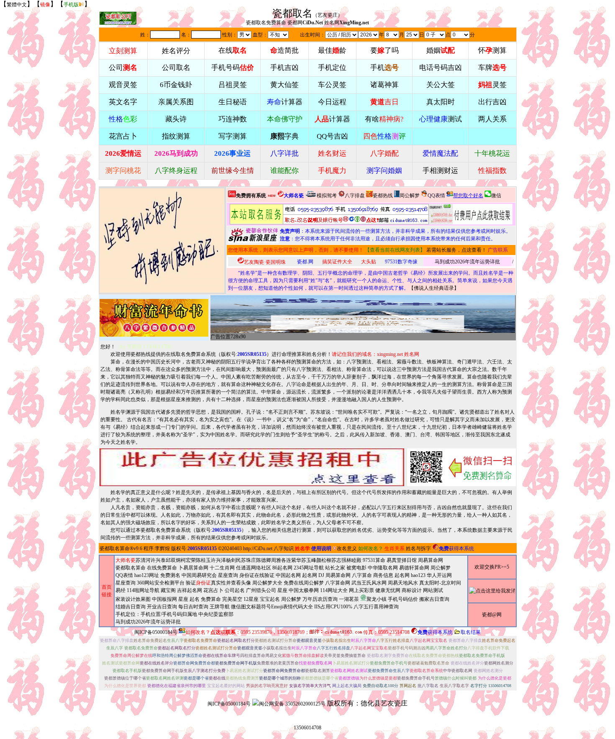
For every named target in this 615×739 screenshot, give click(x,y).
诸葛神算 (384, 85)
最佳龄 (332, 50)
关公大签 (440, 85)
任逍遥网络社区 (253, 568)
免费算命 (211, 599)
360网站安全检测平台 (160, 583)
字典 (284, 136)
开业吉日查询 (162, 607)
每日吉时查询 (193, 607)
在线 (232, 50)
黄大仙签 (284, 85)
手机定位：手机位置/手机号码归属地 (156, 614)
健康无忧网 (387, 590)
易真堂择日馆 (402, 560)
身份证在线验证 (256, 575)
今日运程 (332, 102)
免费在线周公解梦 (304, 583)
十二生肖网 (222, 568)
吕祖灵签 (232, 85)
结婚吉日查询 (130, 607)
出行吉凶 (492, 102)
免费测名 (170, 575)
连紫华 (293, 560)
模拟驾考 (327, 195)
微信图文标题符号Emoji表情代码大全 (272, 607)
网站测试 (433, 590)
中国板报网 (164, 599)
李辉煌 (162, 548)
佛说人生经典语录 (434, 288)
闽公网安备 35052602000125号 (292, 704)
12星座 (251, 599)
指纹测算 (176, 136)
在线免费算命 (162, 568)
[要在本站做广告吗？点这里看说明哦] (252, 467)
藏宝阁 (168, 590)
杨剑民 (233, 560)
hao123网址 (146, 575)
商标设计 (412, 590)
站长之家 (335, 568)
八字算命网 (337, 583)
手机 (384, 68)
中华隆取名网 (383, 568)
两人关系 (492, 119)
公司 (123, 68)
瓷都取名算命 (115, 548)
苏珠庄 (248, 560)
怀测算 (492, 50)
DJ (321, 575)
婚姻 (440, 50)
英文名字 (123, 102)
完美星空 (232, 599)
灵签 (492, 85)
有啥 (384, 119)
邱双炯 (173, 560)
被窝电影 (356, 568)
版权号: (243, 354)
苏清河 (143, 560)
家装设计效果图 (133, 599)
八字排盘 (355, 195)
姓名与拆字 (418, 548)
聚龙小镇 (376, 599)
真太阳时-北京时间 (440, 583)
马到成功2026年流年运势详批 (467, 262)
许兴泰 (158, 560)
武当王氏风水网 (369, 583)
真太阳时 (440, 102)
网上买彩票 (361, 590)
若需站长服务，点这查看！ (456, 250)
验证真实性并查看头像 (218, 583)
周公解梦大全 (267, 583)
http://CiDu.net (257, 548)
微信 (496, 195)
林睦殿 (353, 560)
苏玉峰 (308, 560)
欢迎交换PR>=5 (491, 567)
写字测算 (232, 136)
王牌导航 (220, 607)
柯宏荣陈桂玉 (196, 560)
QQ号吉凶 (332, 136)
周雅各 (278, 560)
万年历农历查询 (320, 599)
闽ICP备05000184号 (155, 632)
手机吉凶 (284, 68)
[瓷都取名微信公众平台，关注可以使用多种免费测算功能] (461, 467)
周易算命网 (338, 575)
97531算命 (374, 560)
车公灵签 (332, 85)
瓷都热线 (383, 195)
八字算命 (362, 575)
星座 (282, 590)
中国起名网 (288, 575)
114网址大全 (334, 590)
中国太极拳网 (304, 590)
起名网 (309, 575)
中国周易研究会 (199, 575)
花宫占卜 (213, 590)
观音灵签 (123, 85)
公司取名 (176, 68)
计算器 (284, 102)
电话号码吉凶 (440, 68)
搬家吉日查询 (434, 599)
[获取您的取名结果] (470, 214)
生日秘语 (232, 102)
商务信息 (383, 575)
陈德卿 (263, 560)
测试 (440, 119)
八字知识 (284, 548)
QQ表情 (124, 575)
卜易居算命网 (193, 568)
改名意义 (347, 548)
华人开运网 (439, 575)
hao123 (418, 575)
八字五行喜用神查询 (376, 607)
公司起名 (235, 590)
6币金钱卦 (176, 85)
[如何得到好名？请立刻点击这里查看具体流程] (329, 214)
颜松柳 (323, 560)
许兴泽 (218, 560)
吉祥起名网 (189, 590)
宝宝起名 (270, 599)
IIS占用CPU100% (333, 607)
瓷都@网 (492, 615)
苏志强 (338, 560)
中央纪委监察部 (215, 614)
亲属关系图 (176, 102)
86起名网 (282, 568)
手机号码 (232, 68)
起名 (195, 599)
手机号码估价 (403, 599)
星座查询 (125, 583)
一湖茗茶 (349, 599)
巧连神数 (232, 119)
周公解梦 (410, 195)
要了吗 (384, 50)
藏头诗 (176, 119)
